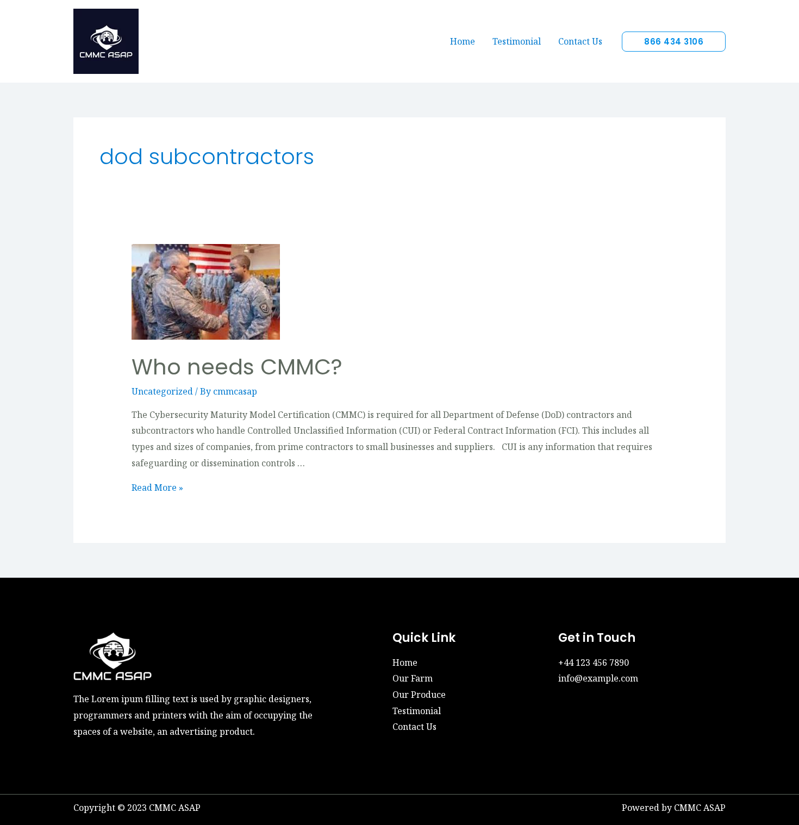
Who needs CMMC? (237, 367)
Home (462, 41)
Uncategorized (162, 391)
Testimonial (516, 41)
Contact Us (580, 41)
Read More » (157, 487)
